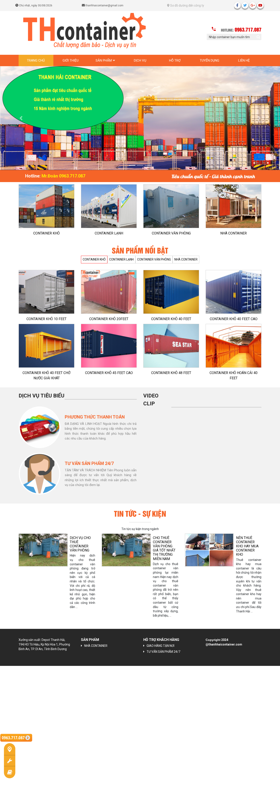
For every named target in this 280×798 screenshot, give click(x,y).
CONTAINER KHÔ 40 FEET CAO (233, 319)
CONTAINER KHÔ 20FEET (108, 319)
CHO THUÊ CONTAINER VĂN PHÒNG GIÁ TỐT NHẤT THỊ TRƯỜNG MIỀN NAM (89, 548)
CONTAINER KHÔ (46, 233)
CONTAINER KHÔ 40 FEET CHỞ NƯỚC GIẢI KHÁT (46, 375)
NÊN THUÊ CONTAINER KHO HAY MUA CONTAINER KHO (172, 546)
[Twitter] (245, 5)
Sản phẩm (104, 60)
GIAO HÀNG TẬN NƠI (160, 645)
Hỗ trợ (174, 60)
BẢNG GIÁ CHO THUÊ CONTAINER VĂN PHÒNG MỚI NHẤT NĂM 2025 (256, 548)
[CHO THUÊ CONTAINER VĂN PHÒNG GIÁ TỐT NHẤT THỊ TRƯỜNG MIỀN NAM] (51, 550)
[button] (21, 118)
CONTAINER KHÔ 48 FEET (171, 373)
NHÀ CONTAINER (233, 233)
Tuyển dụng (209, 60)
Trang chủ (36, 60)
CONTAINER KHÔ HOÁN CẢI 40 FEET (233, 375)
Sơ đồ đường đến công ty (187, 5)
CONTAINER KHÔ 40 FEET (171, 319)
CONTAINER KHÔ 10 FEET (46, 319)
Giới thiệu (71, 60)
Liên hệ (244, 60)
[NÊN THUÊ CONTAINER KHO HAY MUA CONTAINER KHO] (134, 550)
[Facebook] (237, 5)
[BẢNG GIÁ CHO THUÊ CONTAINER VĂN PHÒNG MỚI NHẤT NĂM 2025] (217, 550)
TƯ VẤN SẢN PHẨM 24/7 (163, 651)
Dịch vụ (140, 60)
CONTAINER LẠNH (109, 233)
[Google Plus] (252, 5)
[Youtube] (260, 5)
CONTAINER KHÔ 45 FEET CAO (109, 373)
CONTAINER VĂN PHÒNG (171, 233)
